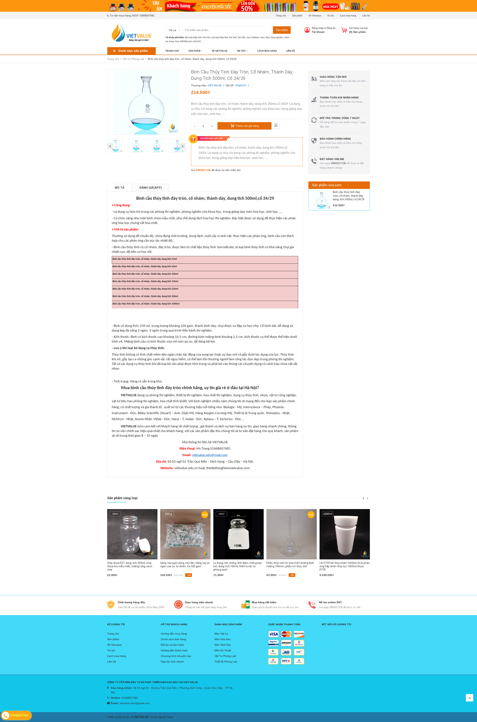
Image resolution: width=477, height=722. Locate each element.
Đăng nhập (317, 28)
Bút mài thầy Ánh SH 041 (197, 37)
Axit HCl (197, 41)
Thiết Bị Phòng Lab (225, 661)
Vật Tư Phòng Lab (225, 655)
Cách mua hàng (348, 15)
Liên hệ (366, 15)
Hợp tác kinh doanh (172, 661)
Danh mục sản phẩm (133, 50)
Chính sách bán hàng (173, 639)
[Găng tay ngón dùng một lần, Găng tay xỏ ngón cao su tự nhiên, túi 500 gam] (185, 534)
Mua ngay (115, 581)
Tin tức (330, 15)
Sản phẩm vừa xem (327, 185)
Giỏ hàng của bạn (358, 28)
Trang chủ (281, 15)
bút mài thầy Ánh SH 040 (224, 37)
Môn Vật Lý (221, 633)
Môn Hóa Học (222, 639)
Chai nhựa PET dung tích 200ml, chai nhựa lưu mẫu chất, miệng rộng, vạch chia (129, 566)
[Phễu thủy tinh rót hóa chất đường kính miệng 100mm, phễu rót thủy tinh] (291, 534)
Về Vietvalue (314, 15)
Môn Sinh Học (222, 644)
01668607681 (130, 697)
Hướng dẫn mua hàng (174, 633)
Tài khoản (318, 31)
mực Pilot (265, 37)
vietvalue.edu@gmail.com (134, 703)
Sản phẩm (297, 15)
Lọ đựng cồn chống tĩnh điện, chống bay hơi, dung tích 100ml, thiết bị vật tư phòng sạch (237, 566)
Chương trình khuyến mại (176, 655)
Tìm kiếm (282, 30)
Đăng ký (331, 28)
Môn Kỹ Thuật (222, 650)
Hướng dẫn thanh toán (174, 650)
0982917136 (203, 170)
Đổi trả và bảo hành (172, 644)
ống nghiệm (277, 37)
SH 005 (241, 37)
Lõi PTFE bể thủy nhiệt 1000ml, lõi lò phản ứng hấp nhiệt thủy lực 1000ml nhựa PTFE (345, 566)
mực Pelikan (253, 37)
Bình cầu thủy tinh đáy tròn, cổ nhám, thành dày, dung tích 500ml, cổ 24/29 (348, 196)
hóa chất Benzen (183, 41)
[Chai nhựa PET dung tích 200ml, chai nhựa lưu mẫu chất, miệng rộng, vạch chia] (132, 534)
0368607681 (147, 15)
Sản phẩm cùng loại (122, 498)
